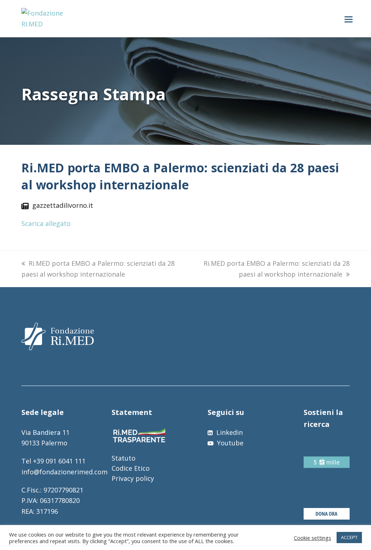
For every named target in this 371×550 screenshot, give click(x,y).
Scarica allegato (46, 223)
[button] (349, 18)
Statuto (124, 458)
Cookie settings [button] (312, 537)
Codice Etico (131, 468)
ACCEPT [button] (349, 537)
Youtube (229, 442)
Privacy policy (133, 478)
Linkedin (228, 432)
